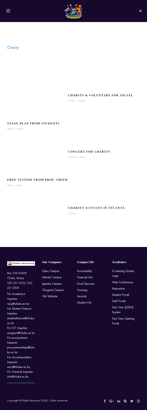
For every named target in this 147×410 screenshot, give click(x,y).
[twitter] (131, 401)
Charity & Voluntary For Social (100, 95)
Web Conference (122, 282)
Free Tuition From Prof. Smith (37, 179)
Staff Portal (118, 301)
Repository (118, 289)
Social (82, 100)
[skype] (125, 401)
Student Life (84, 302)
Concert (72, 157)
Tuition (19, 185)
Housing (82, 290)
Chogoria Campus (53, 290)
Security (82, 296)
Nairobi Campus (52, 277)
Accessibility (84, 271)
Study (10, 185)
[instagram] (138, 401)
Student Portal (120, 295)
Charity (71, 100)
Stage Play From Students (33, 123)
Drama (20, 128)
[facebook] (105, 401)
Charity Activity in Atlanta (96, 207)
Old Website (50, 296)
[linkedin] (118, 401)
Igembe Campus (52, 284)
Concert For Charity (89, 151)
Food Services (85, 284)
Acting (10, 128)
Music (82, 157)
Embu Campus (50, 271)
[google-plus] (111, 401)
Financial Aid (84, 277)
